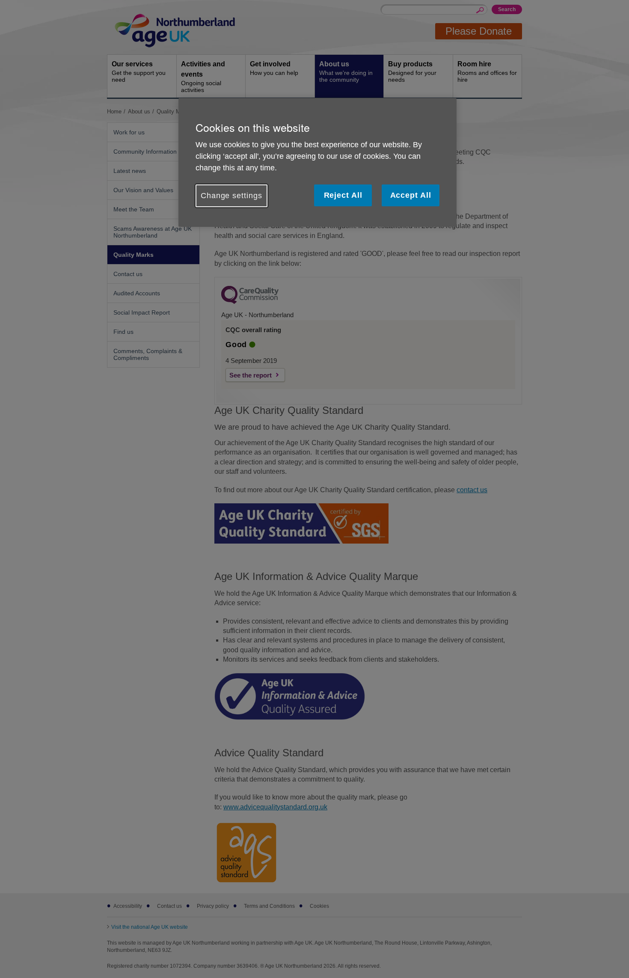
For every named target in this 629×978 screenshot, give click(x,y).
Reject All (343, 195)
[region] (317, 162)
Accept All (410, 195)
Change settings (231, 195)
